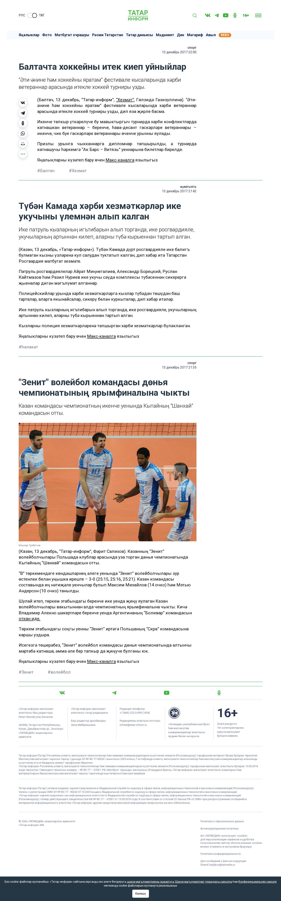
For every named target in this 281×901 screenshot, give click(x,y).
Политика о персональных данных (222, 821)
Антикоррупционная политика (219, 828)
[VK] (207, 15)
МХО (225, 35)
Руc (22, 15)
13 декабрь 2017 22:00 (179, 52)
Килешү (140, 893)
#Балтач (46, 170)
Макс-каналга (120, 160)
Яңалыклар (29, 35)
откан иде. (29, 618)
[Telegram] (216, 15)
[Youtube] (225, 15)
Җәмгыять (188, 187)
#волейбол (59, 672)
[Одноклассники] (23, 123)
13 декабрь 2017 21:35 (179, 367)
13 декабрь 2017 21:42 (179, 191)
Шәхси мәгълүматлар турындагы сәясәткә (203, 881)
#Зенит (27, 672)
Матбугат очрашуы (72, 35)
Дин (180, 35)
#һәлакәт (28, 346)
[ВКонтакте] (23, 103)
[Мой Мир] (23, 144)
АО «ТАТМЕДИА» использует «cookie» (223, 835)
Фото (47, 35)
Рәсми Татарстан (107, 35)
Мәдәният (165, 35)
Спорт (191, 48)
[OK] (234, 15)
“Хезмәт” (125, 99)
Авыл (211, 35)
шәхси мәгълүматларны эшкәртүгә (150, 881)
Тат (41, 15)
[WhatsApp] (23, 133)
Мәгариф (195, 35)
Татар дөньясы (139, 35)
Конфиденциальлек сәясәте (257, 881)
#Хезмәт (78, 170)
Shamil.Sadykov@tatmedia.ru (217, 864)
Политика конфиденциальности (220, 853)
